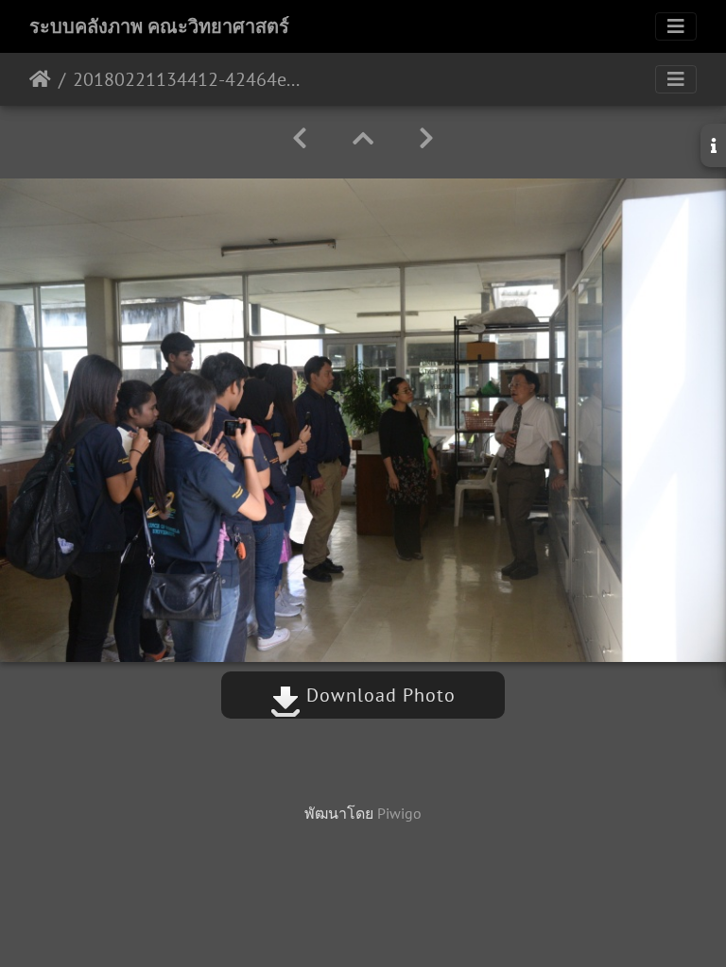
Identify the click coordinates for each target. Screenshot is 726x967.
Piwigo (399, 813)
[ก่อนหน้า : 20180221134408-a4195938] (299, 138)
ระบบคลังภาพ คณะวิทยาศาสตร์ (159, 26)
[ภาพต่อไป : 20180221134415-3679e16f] (426, 138)
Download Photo (378, 695)
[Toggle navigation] (676, 26)
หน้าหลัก (40, 79)
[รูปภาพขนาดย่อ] (363, 138)
